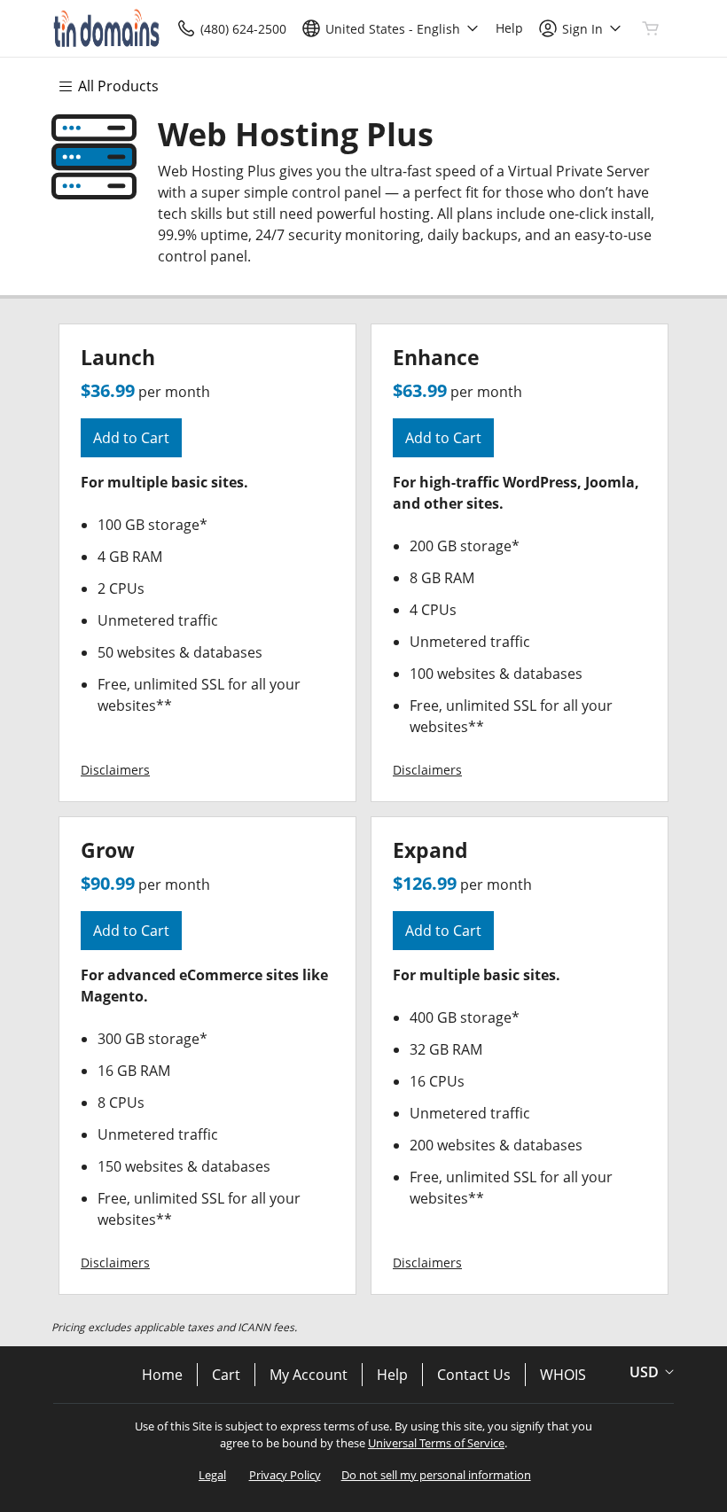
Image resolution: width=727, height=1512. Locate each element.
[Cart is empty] (650, 28)
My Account (309, 1374)
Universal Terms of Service (436, 1443)
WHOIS (563, 1374)
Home (162, 1374)
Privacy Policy (285, 1475)
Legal (212, 1475)
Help (392, 1374)
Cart (226, 1374)
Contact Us (474, 1374)
